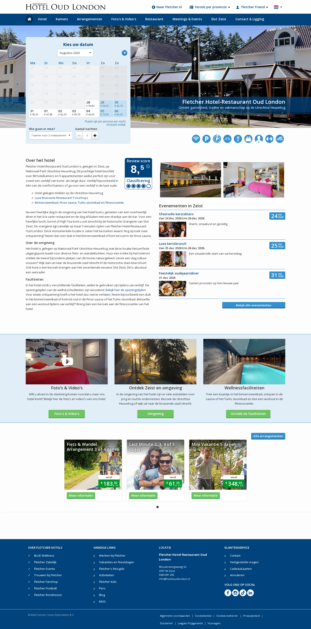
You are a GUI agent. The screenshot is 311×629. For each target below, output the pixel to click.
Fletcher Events (44, 569)
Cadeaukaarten (241, 569)
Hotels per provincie (211, 7)
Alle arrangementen (268, 436)
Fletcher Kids (108, 582)
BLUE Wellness (44, 555)
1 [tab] (157, 507)
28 (90, 103)
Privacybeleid (251, 615)
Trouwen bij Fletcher (48, 575)
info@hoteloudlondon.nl (174, 579)
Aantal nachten (86, 129)
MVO (102, 601)
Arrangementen (89, 19)
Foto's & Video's (123, 19)
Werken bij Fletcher (112, 555)
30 (119, 103)
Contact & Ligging (249, 19)
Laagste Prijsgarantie (190, 623)
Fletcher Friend (253, 7)
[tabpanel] (93, 470)
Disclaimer (166, 623)
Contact (235, 555)
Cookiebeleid (203, 615)
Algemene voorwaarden (175, 615)
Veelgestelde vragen (244, 562)
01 (48, 112)
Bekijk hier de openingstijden (126, 290)
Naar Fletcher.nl (169, 7)
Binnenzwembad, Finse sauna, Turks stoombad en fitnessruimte (79, 202)
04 (90, 112)
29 (104, 103)
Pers (102, 588)
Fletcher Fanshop (46, 582)
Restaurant (154, 19)
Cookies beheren (227, 615)
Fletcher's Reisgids (112, 569)
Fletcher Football (45, 588)
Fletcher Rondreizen (48, 595)
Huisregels (214, 623)
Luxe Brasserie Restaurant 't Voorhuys (61, 198)
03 (76, 112)
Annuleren (237, 575)
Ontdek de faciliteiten (248, 413)
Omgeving (156, 413)
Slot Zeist (218, 19)
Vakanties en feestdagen (116, 562)
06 (119, 112)
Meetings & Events (187, 19)
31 (34, 112)
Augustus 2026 (70, 53)
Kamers (62, 19)
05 (104, 112)
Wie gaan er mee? (42, 129)
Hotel (42, 19)
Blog (102, 595)
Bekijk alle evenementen (253, 305)
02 (62, 112)
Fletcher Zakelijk (45, 562)
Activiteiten (106, 575)
